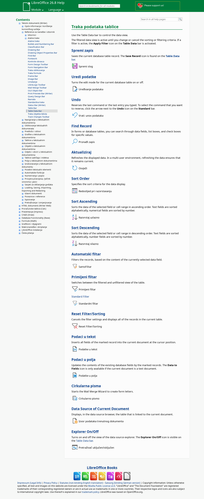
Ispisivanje (30, 199)
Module (36, 10)
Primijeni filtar (84, 276)
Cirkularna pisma (86, 385)
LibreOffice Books (102, 467)
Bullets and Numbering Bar (41, 44)
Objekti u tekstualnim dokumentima (33, 147)
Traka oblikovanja (36, 70)
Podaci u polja (83, 359)
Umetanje (32, 81)
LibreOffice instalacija (32, 229)
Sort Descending (85, 227)
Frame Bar (33, 76)
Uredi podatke (83, 76)
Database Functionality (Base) (36, 217)
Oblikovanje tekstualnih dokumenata (34, 127)
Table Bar (32, 108)
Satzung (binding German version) (122, 482)
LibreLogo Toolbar (36, 84)
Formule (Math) (29, 220)
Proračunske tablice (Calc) (34, 208)
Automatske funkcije (34, 172)
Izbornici (32, 35)
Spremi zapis (82, 50)
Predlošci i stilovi (33, 131)
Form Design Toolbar (38, 64)
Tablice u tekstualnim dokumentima (33, 142)
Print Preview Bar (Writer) (40, 93)
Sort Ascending (84, 201)
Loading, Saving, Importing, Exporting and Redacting (36, 189)
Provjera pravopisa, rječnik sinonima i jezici (36, 180)
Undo (76, 99)
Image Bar (33, 78)
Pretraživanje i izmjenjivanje (38, 202)
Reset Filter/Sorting (88, 313)
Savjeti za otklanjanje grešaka (39, 184)
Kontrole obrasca (36, 61)
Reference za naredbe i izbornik (40, 31)
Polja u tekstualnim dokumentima (41, 160)
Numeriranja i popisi (34, 175)
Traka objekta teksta (37, 113)
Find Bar (32, 55)
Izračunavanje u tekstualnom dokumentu (37, 165)
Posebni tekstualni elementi (38, 169)
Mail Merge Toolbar (37, 87)
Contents (23, 19)
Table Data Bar (35, 111)
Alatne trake (33, 38)
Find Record (81, 126)
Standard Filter (80, 296)
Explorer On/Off (85, 431)
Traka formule (34, 73)
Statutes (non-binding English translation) (81, 482)
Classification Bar (36, 46)
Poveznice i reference (35, 196)
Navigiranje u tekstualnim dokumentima (35, 121)
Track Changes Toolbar (38, 116)
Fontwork (32, 58)
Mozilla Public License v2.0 (101, 485)
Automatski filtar (86, 254)
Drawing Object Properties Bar (42, 52)
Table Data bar (84, 440)
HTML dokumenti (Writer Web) (36, 205)
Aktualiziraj (81, 152)
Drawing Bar (34, 49)
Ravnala (31, 99)
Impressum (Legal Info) (29, 482)
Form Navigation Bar (38, 67)
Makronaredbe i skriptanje (34, 227)
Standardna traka (36, 102)
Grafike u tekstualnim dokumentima (33, 136)
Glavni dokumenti (33, 193)
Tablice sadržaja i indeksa (37, 157)
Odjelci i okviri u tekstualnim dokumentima (37, 153)
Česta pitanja (28, 232)
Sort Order (80, 178)
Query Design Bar (36, 96)
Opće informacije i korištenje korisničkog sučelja (37, 27)
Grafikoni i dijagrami (31, 223)
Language (54, 10)
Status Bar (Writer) (37, 105)
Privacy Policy (50, 482)
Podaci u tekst (83, 336)
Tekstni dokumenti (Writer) (34, 23)
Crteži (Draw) (28, 214)
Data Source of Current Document (100, 408)
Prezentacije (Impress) (32, 211)
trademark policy (90, 491)
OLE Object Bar (35, 90)
